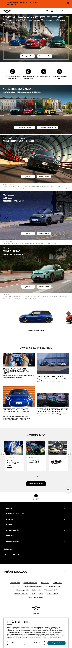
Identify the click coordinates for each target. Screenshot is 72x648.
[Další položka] (68, 2)
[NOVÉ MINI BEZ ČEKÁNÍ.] (36, 109)
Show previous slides (3, 454)
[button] (52, 11)
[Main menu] (66, 11)
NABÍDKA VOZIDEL (13, 4)
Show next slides (68, 454)
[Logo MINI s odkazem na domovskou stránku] (36, 608)
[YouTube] (14, 554)
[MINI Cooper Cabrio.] (36, 215)
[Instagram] (10, 554)
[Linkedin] (18, 554)
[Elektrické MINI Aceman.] (36, 269)
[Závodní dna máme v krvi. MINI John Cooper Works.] (36, 159)
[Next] (68, 313)
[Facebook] (5, 554)
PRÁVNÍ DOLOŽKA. (15, 571)
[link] (47, 11)
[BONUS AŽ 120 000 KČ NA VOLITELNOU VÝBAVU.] (36, 38)
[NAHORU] (36, 495)
